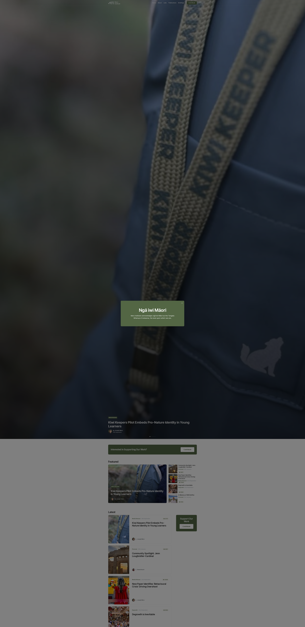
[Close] (182, 303)
